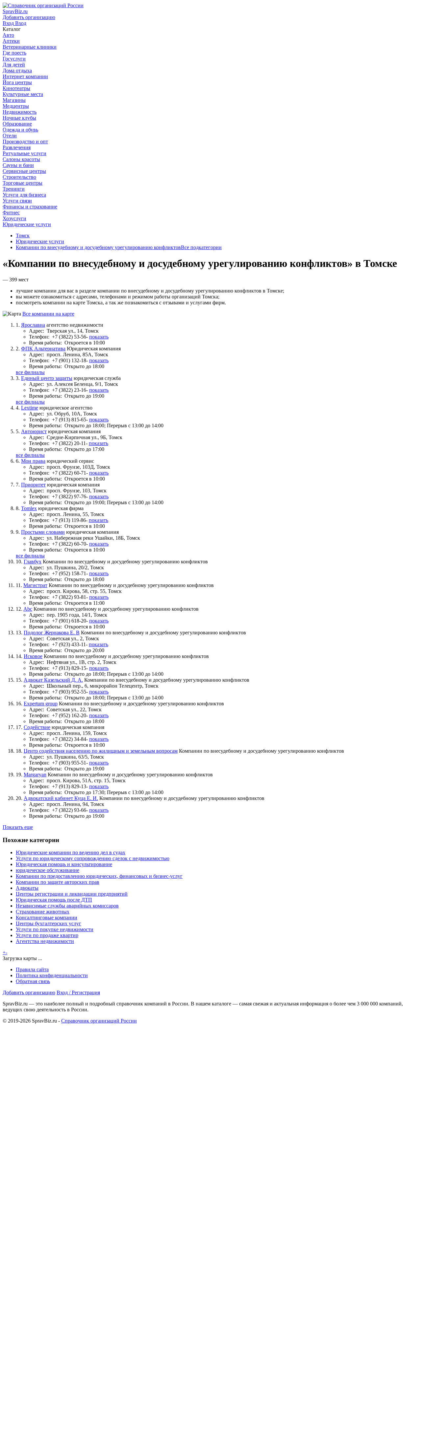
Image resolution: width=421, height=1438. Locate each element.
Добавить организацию (29, 992)
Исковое (33, 656)
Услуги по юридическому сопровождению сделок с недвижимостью (92, 858)
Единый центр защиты (46, 378)
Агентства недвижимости (45, 941)
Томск (23, 235)
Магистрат (35, 585)
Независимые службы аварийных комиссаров (67, 905)
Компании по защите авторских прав (57, 882)
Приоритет (33, 484)
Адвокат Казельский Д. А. (53, 680)
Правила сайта (32, 969)
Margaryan (35, 774)
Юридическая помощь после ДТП (54, 900)
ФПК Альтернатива (43, 348)
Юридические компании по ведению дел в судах (70, 852)
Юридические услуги (40, 241)
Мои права (33, 461)
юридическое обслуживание (47, 870)
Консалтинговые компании (46, 917)
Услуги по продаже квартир (47, 935)
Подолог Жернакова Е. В (52, 632)
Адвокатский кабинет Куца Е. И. (61, 798)
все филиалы (30, 372)
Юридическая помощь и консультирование (64, 864)
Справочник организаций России (99, 1021)
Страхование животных (42, 911)
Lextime (29, 408)
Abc (27, 609)
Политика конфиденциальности (52, 975)
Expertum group (41, 703)
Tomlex (29, 508)
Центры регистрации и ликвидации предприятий (72, 894)
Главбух (32, 561)
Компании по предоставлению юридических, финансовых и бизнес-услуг (99, 876)
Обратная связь (33, 981)
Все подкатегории (201, 247)
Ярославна (33, 325)
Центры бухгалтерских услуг (48, 923)
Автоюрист (34, 431)
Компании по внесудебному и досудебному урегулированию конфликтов (98, 247)
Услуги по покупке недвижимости (54, 929)
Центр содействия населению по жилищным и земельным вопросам (101, 751)
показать (99, 337)
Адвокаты (27, 888)
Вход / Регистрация (78, 992)
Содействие (37, 727)
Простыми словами (43, 532)
